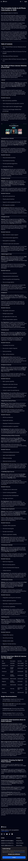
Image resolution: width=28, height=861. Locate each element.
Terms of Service (19, 843)
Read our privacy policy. (20, 852)
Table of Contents (6, 44)
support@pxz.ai (5, 831)
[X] (4, 834)
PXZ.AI (3, 675)
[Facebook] (12, 834)
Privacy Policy (19, 840)
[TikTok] (9, 834)
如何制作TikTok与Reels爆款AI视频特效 (7, 840)
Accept (14, 857)
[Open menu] (21, 2)
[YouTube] (7, 834)
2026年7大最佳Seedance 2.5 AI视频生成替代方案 (7, 845)
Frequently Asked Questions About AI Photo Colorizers (13, 720)
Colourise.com (5, 665)
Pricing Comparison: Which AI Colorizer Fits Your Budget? (13, 657)
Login (25, 1)
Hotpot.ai (4, 681)
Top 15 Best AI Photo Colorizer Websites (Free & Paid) (14, 66)
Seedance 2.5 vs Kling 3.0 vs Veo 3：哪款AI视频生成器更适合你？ (7, 843)
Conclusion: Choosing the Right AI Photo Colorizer (12, 761)
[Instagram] (1, 834)
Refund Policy (19, 845)
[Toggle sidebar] (1, 1)
